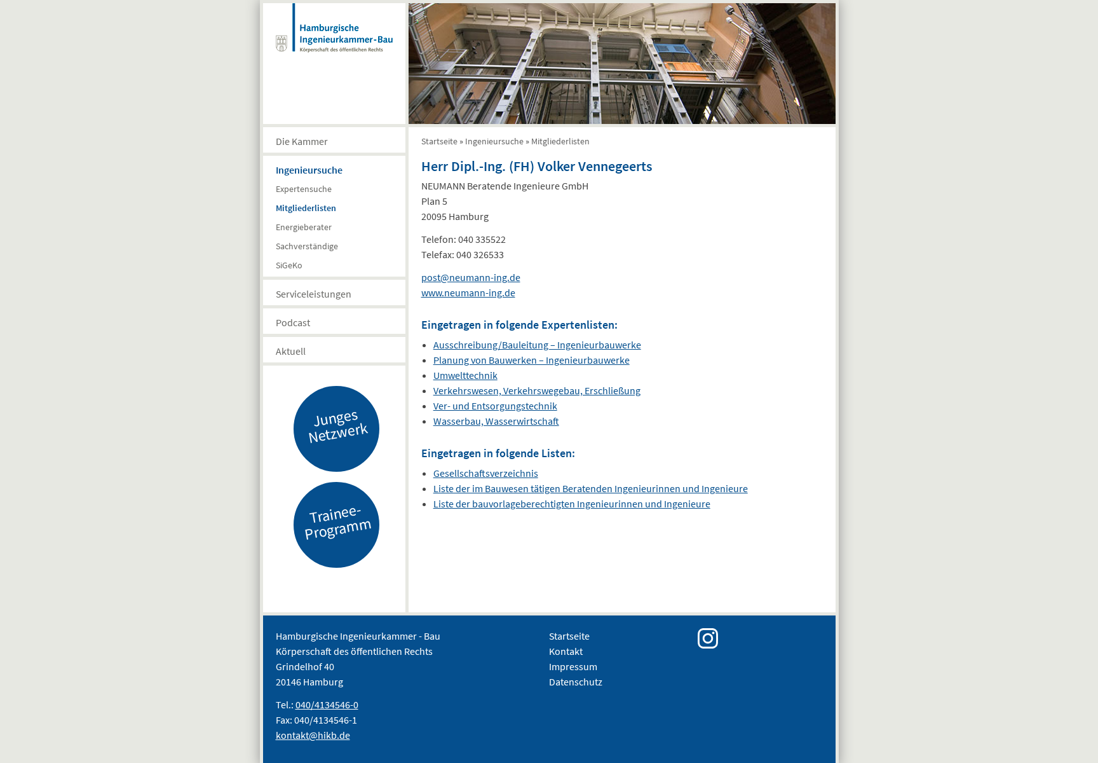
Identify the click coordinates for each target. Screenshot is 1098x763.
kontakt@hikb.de (313, 735)
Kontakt (566, 651)
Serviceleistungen (313, 293)
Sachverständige (307, 246)
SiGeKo (289, 265)
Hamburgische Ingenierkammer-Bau (334, 40)
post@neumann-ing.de (470, 277)
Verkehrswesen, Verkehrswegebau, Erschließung (536, 390)
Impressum (573, 666)
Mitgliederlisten (306, 208)
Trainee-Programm (337, 521)
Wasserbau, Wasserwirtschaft (496, 421)
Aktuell (291, 351)
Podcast (293, 322)
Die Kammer (302, 141)
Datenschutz (575, 681)
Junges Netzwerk (337, 425)
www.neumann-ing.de (468, 292)
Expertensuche (304, 189)
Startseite (439, 141)
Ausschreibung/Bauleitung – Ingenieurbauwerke (537, 344)
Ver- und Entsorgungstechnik (495, 405)
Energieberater (304, 227)
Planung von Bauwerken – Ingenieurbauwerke (531, 360)
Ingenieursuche (309, 169)
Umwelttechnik (465, 375)
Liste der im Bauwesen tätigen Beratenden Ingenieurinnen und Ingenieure (590, 488)
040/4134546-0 (326, 704)
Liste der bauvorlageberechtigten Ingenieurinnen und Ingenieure (571, 503)
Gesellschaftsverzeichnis (485, 473)
